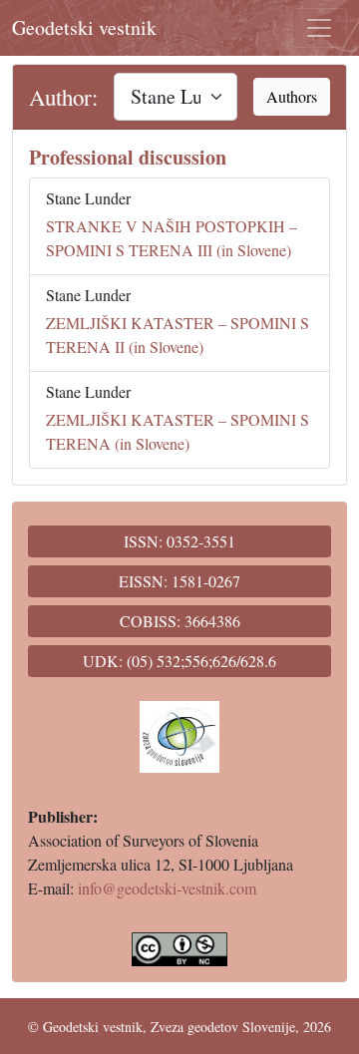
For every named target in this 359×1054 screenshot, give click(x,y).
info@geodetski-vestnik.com (167, 888)
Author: (63, 97)
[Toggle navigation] (319, 28)
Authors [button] (291, 96)
